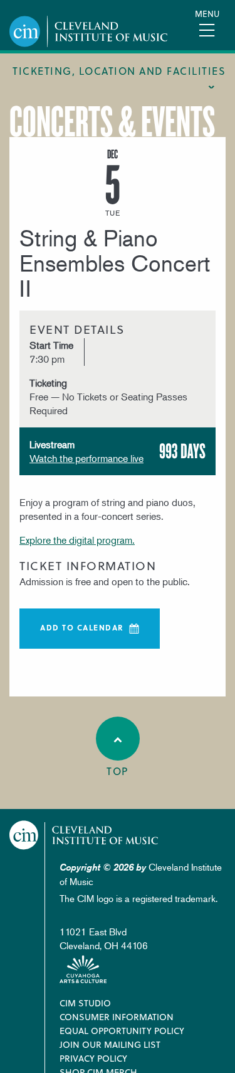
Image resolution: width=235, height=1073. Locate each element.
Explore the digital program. (77, 540)
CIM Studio (85, 1003)
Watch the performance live (86, 458)
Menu (207, 13)
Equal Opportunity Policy (122, 1030)
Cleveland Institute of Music (84, 835)
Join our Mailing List (110, 1044)
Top (117, 771)
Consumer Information (117, 1016)
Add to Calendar (82, 627)
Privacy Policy (93, 1058)
